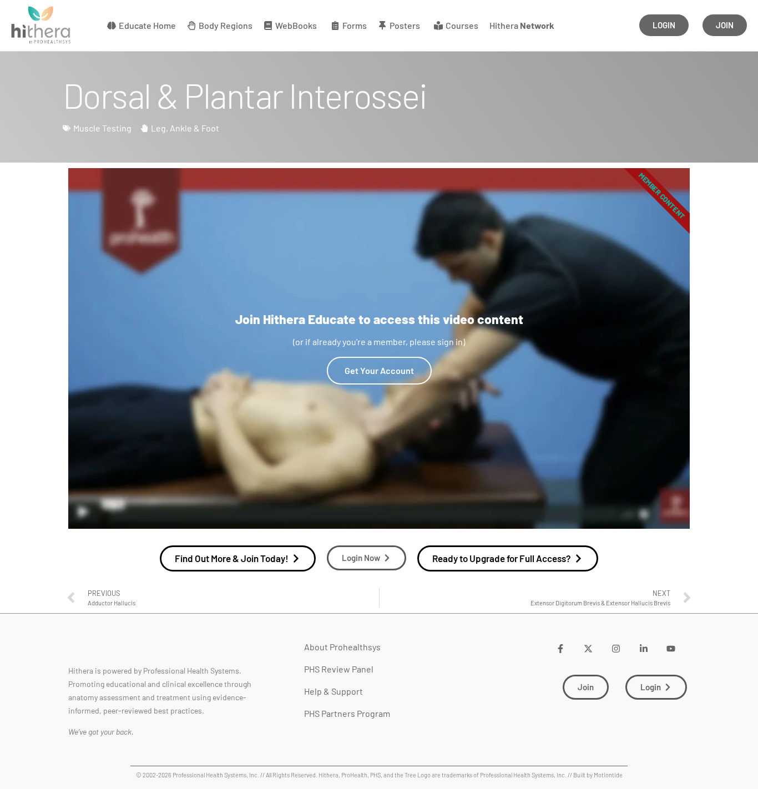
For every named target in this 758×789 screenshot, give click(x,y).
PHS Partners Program (347, 713)
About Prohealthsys (342, 646)
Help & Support (333, 691)
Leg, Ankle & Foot (185, 128)
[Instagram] (615, 648)
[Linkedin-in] (643, 648)
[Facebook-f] (560, 648)
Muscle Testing (102, 128)
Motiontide (608, 774)
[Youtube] (671, 648)
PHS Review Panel (338, 669)
